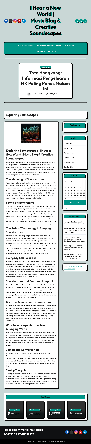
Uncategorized (45, 67)
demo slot (67, 266)
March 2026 (68, 148)
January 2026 (69, 158)
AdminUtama (35, 94)
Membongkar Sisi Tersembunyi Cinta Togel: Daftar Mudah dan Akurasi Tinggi (74, 230)
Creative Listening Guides (65, 45)
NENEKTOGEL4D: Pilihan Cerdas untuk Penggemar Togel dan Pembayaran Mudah (74, 239)
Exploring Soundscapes (25, 45)
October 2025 (68, 167)
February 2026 (69, 153)
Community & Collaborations (45, 51)
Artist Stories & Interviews (44, 45)
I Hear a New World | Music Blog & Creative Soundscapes (45, 20)
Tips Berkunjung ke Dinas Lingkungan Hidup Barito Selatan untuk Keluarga (72, 256)
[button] (84, 81)
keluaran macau (76, 266)
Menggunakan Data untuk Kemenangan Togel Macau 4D (14, 416)
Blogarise (51, 441)
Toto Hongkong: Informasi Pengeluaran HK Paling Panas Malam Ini (45, 80)
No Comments (58, 94)
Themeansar (60, 441)
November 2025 (69, 162)
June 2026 (68, 143)
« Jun (66, 208)
